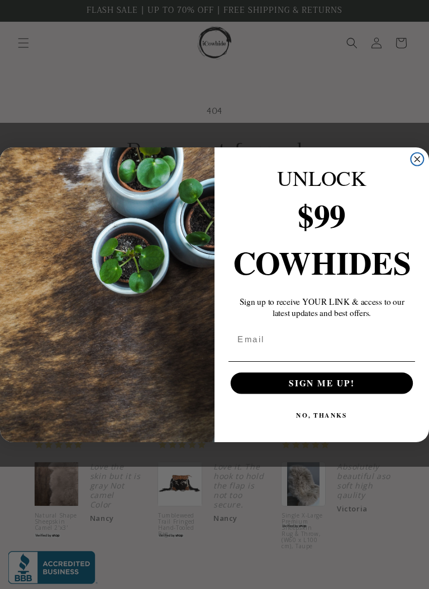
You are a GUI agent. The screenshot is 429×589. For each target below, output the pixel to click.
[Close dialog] (417, 158)
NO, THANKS (321, 414)
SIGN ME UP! (321, 382)
